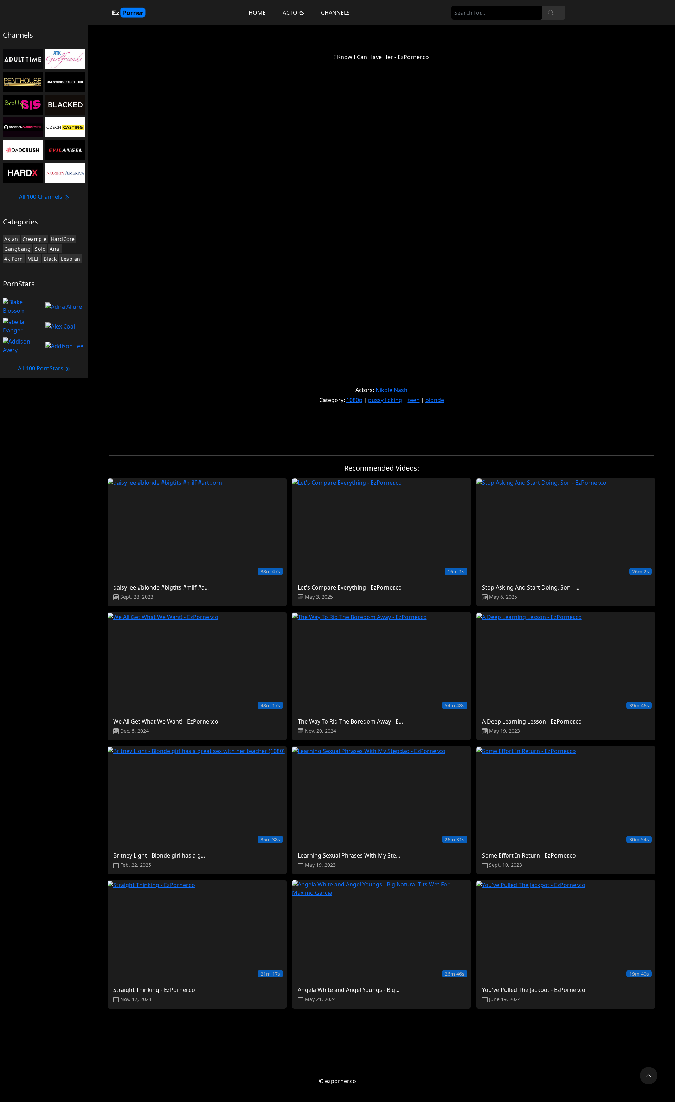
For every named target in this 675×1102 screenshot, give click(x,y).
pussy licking (385, 400)
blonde (434, 400)
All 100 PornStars (41, 368)
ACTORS (293, 13)
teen (414, 400)
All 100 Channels (41, 196)
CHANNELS (335, 13)
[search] (550, 12)
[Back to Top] (648, 1075)
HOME (257, 13)
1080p (354, 400)
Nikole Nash (391, 390)
